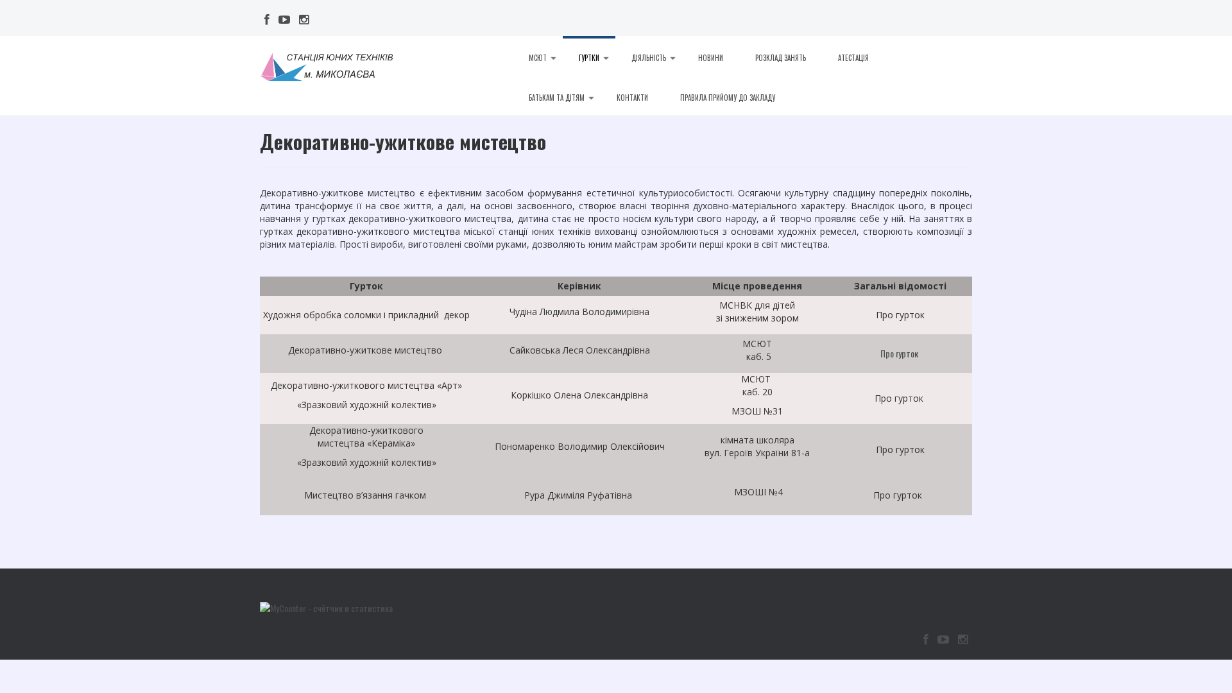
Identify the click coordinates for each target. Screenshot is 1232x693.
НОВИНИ (710, 58)
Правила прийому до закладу (727, 97)
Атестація (853, 58)
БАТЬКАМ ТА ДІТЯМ (557, 97)
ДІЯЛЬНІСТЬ (648, 58)
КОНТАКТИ (632, 97)
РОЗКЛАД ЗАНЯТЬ (780, 58)
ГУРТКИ (589, 58)
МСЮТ (538, 58)
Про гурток (900, 353)
